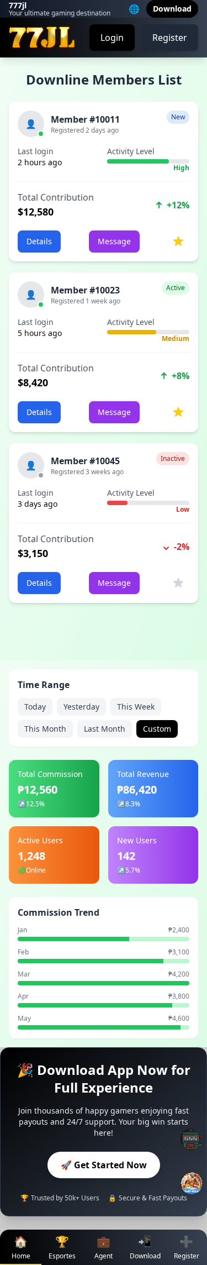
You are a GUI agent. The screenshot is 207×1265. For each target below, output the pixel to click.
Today (35, 706)
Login (112, 38)
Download (172, 8)
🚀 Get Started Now (104, 1165)
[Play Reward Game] (192, 1183)
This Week (136, 706)
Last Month (104, 728)
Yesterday (81, 706)
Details (39, 241)
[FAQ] (192, 1139)
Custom (157, 728)
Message (114, 241)
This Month (45, 728)
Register (169, 38)
